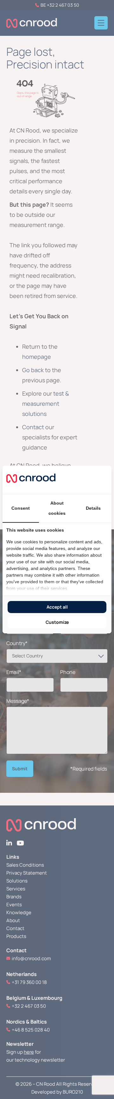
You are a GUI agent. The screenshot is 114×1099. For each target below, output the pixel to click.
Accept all (57, 607)
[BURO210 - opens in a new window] (84, 479)
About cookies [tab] (57, 508)
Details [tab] (93, 508)
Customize (57, 622)
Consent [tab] (20, 508)
